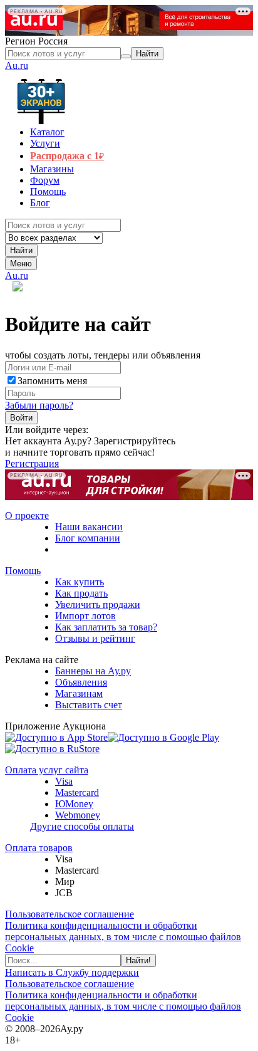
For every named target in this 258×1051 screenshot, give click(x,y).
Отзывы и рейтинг (95, 638)
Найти (21, 250)
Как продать (81, 593)
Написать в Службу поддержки (72, 972)
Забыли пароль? (39, 405)
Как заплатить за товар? (106, 627)
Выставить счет (88, 704)
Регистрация (32, 463)
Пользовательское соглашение (69, 914)
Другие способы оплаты (82, 826)
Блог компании (87, 538)
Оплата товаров (39, 847)
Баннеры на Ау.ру (93, 671)
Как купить (79, 582)
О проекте (27, 515)
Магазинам (79, 693)
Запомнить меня (52, 380)
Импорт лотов (85, 615)
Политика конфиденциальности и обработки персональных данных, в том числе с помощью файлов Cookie (123, 936)
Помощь (23, 570)
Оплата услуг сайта (46, 770)
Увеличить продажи (97, 604)
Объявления (81, 682)
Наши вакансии (89, 526)
